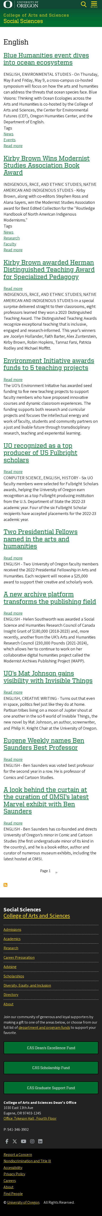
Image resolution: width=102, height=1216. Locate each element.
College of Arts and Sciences (37, 916)
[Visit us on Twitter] (14, 1142)
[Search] (84, 4)
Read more (13, 146)
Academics (12, 938)
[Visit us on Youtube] (23, 1142)
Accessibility (13, 1167)
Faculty (10, 244)
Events (10, 140)
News (9, 134)
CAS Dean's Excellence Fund (51, 1048)
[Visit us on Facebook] (7, 1142)
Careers (10, 1180)
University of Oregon (23, 1202)
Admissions (12, 929)
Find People (13, 1193)
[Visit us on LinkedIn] (40, 1142)
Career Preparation (19, 957)
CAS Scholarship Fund (51, 1067)
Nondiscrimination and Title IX (27, 1161)
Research (12, 238)
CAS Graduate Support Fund (51, 1088)
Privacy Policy (14, 1174)
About (9, 1004)
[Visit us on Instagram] (32, 1142)
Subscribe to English (5, 885)
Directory (11, 994)
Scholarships (14, 976)
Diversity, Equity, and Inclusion (27, 985)
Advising (10, 966)
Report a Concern (18, 1154)
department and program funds (44, 1027)
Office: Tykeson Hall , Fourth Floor (30, 1118)
